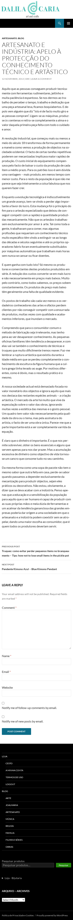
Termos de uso (14, 777)
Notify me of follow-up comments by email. (29, 707)
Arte (8, 798)
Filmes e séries (14, 839)
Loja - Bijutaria (13, 878)
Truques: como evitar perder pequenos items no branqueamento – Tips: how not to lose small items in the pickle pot (36, 551)
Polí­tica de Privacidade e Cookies (18, 915)
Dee (27, 78)
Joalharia (12, 805)
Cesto (9, 763)
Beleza (10, 826)
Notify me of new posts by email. (22, 721)
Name (6, 656)
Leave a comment (41, 78)
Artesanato (9, 38)
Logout (10, 784)
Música (10, 819)
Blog (21, 38)
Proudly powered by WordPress (52, 915)
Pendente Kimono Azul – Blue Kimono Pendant (29, 567)
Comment (9, 607)
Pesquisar (63, 865)
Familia (10, 832)
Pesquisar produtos (13, 861)
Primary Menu (68, 23)
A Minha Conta (14, 770)
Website (7, 687)
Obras (9, 846)
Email (6, 671)
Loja (4, 756)
